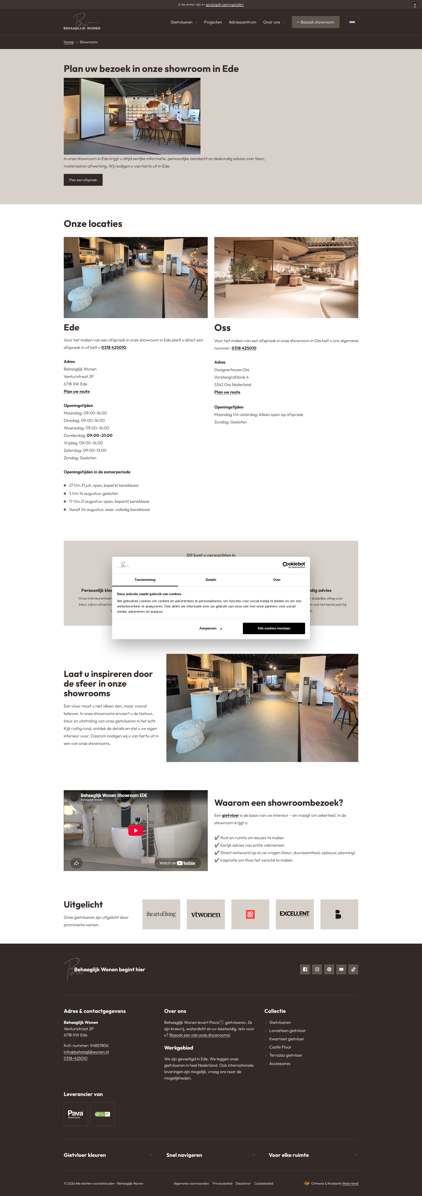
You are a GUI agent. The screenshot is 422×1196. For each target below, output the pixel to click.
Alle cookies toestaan (274, 628)
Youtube (341, 969)
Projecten (213, 22)
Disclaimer (243, 1183)
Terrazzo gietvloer (285, 1055)
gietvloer (230, 815)
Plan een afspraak (83, 180)
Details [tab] (211, 580)
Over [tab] (277, 580)
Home (69, 42)
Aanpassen (207, 628)
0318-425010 (75, 1058)
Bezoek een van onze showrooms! (199, 1034)
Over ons (271, 22)
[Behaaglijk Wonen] (82, 22)
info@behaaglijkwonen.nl (86, 1051)
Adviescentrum (242, 22)
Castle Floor (280, 1047)
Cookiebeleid (263, 1183)
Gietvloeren (181, 22)
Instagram (317, 969)
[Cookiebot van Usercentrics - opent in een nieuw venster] (286, 565)
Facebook (305, 969)
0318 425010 (113, 347)
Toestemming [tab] (145, 580)
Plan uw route (77, 391)
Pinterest (329, 969)
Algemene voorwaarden (191, 1183)
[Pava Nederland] (76, 1114)
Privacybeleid (222, 1183)
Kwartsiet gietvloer (286, 1038)
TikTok (353, 969)
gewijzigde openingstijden (225, 4)
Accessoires (279, 1063)
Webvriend (350, 1183)
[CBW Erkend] (102, 1114)
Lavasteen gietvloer (287, 1030)
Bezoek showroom (317, 22)
